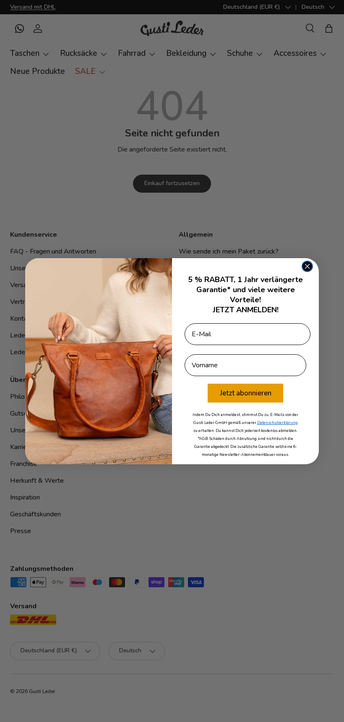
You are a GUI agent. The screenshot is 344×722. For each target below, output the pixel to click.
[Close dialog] (307, 266)
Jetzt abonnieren (245, 393)
